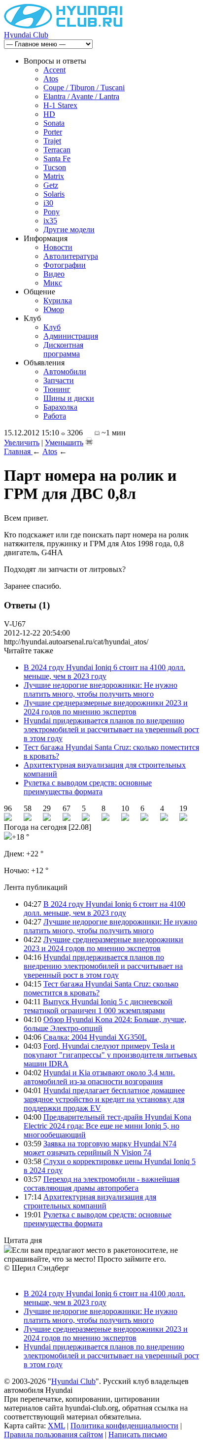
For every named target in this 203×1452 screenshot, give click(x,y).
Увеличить (21, 442)
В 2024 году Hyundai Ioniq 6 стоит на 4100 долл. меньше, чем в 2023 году (104, 671)
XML (56, 1425)
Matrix (53, 176)
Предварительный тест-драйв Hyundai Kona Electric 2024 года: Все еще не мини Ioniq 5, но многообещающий (107, 1126)
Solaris (54, 194)
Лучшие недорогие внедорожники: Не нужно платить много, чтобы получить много (100, 689)
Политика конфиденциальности (124, 1425)
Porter (52, 132)
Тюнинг (56, 389)
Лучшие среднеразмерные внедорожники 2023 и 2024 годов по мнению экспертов (106, 707)
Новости (57, 247)
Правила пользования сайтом (53, 1434)
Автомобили (64, 371)
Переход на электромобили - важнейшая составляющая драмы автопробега (101, 1183)
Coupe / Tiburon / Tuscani (84, 87)
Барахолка (60, 407)
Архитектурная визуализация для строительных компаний (90, 1201)
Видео (54, 274)
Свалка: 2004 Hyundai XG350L (95, 1037)
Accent (54, 70)
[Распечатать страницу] (89, 441)
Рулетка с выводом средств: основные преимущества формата (88, 787)
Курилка (57, 300)
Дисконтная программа (63, 349)
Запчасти (58, 380)
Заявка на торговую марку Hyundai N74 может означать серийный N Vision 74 (100, 1148)
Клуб (52, 327)
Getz (50, 185)
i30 (48, 203)
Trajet (52, 141)
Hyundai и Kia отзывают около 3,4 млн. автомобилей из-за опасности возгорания (99, 1077)
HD (49, 114)
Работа (54, 416)
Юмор (53, 309)
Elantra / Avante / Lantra (81, 96)
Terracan (56, 149)
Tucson (54, 167)
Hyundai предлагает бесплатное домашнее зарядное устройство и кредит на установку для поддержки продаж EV (104, 1099)
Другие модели (69, 229)
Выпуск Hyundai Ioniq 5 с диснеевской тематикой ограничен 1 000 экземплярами (98, 1006)
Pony (51, 212)
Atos (50, 78)
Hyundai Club (26, 35)
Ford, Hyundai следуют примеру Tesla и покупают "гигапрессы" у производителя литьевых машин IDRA (110, 1055)
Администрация (70, 336)
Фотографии (64, 265)
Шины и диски (68, 398)
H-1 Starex (60, 105)
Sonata (54, 123)
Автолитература (70, 256)
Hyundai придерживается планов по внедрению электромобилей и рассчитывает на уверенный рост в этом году (111, 729)
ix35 (50, 220)
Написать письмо (137, 1434)
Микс (52, 283)
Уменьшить (64, 442)
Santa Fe (56, 158)
